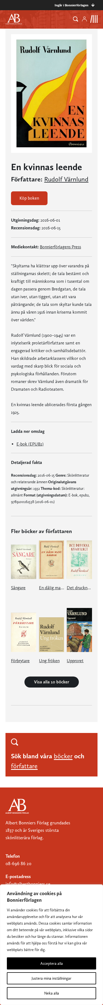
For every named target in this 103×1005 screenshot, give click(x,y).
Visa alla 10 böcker (51, 682)
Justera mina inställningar (51, 978)
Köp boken (29, 198)
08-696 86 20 (18, 863)
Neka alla (51, 993)
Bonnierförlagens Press (60, 246)
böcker (63, 756)
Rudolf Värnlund (66, 179)
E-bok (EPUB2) (30, 444)
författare (24, 766)
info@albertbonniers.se (27, 884)
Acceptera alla (51, 963)
